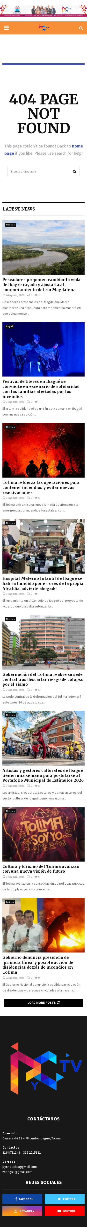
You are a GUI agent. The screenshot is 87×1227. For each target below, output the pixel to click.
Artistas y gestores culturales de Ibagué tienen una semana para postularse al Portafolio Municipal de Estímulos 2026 (43, 775)
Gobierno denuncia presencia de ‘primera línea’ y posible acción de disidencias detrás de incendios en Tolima (37, 965)
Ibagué (9, 326)
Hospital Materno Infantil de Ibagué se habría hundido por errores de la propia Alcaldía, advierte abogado (42, 583)
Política (10, 902)
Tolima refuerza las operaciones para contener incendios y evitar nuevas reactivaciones (41, 487)
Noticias (10, 224)
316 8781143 (11, 1152)
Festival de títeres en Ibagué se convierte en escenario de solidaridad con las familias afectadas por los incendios (41, 389)
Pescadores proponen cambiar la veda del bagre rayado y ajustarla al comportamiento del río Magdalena (41, 284)
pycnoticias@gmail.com (19, 1166)
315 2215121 (32, 1152)
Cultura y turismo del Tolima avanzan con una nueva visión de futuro (41, 869)
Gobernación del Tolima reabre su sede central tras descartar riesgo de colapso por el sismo (42, 679)
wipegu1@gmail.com (17, 1171)
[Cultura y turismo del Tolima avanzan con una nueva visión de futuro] (43, 834)
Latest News (18, 209)
